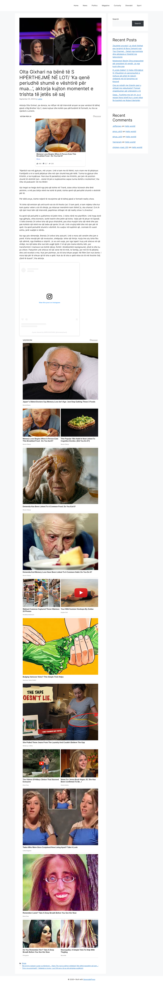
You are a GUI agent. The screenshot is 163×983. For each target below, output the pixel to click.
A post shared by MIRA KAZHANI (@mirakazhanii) (49, 332)
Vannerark (117, 142)
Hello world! (130, 126)
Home (76, 5)
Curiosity (117, 5)
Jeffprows (117, 126)
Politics (94, 5)
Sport (139, 5)
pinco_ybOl (117, 131)
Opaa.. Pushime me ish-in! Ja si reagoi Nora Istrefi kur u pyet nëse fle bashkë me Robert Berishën (128, 98)
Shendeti (129, 5)
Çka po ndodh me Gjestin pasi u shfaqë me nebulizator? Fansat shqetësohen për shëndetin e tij (127, 88)
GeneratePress (89, 979)
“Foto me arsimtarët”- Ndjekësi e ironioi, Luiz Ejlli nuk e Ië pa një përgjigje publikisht (52, 968)
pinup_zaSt (117, 137)
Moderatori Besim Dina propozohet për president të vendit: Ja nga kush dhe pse (128, 64)
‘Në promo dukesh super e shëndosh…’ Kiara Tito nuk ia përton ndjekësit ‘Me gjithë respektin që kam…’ (60, 966)
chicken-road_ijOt (120, 147)
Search (116, 19)
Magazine (105, 5)
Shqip (24, 963)
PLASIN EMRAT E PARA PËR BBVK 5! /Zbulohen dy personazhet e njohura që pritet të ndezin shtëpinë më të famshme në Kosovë (128, 76)
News (85, 5)
